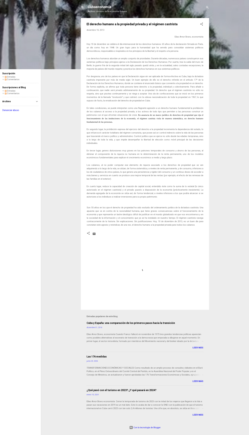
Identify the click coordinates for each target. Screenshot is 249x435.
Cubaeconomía (99, 7)
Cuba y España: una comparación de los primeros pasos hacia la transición (131, 322)
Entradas (10, 77)
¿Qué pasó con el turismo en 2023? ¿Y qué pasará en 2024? (121, 390)
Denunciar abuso (10, 110)
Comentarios (12, 79)
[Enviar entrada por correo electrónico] (94, 234)
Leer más (198, 347)
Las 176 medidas (97, 356)
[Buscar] (207, 7)
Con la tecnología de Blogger (147, 427)
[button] (201, 24)
